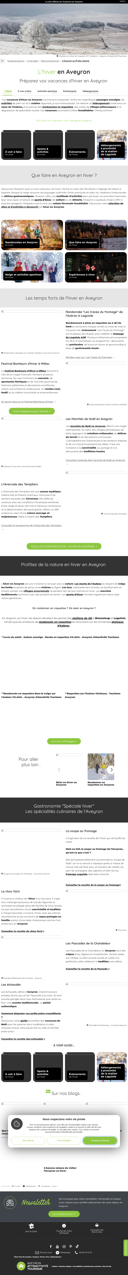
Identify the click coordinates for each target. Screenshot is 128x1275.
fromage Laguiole (77, 874)
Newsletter (125, 1248)
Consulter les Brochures (96, 1231)
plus (54, 1186)
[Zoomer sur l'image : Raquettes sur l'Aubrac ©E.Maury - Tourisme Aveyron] (95, 712)
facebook (45, 1186)
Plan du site (106, 1266)
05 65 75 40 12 (85, 1252)
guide (24, 1020)
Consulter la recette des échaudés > (23, 1039)
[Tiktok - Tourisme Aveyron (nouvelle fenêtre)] (77, 1246)
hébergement (101, 103)
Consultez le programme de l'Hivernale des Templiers (31, 525)
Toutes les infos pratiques (64, 1232)
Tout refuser (28, 1140)
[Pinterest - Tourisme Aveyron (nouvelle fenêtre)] (71, 1246)
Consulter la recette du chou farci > (22, 931)
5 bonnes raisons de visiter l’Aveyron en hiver (60, 1169)
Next (111, 769)
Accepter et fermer (100, 1140)
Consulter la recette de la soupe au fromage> (93, 885)
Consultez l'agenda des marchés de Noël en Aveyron (96, 460)
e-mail (17, 1186)
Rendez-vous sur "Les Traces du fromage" (89, 357)
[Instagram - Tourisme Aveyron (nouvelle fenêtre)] (64, 1246)
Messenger (65, 1252)
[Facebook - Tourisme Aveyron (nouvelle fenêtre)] (51, 1246)
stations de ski (82, 618)
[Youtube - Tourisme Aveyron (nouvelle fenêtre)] (57, 1246)
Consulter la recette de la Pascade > (88, 969)
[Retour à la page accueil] (2, 61)
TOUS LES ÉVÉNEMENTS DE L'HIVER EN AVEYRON (63, 546)
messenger (31, 1186)
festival (25, 371)
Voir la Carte (31, 1231)
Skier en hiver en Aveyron (66, 783)
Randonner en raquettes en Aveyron (101, 783)
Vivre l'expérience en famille (30, 411)
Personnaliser (64, 1140)
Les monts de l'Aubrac (88, 583)
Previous (59, 769)
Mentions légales (65, 1266)
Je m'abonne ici (62, 1214)
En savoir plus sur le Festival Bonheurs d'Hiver (27, 401)
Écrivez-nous (46, 1252)
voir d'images (62, 741)
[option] (69, 770)
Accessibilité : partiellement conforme (87, 1266)
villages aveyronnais (36, 591)
